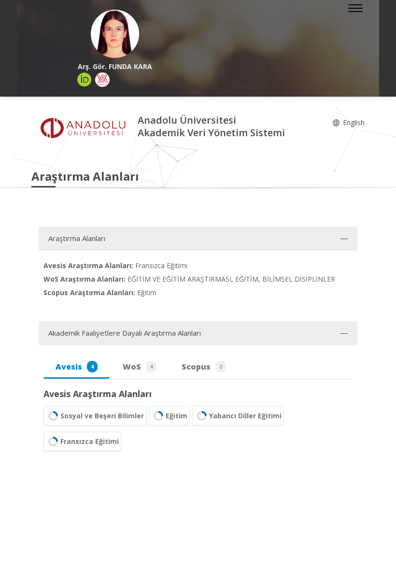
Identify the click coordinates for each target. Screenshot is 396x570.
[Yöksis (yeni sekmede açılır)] (102, 79)
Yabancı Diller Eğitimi (245, 415)
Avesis (75, 366)
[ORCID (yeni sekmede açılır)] (84, 79)
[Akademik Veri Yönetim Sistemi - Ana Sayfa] (84, 127)
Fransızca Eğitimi (89, 441)
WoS (138, 366)
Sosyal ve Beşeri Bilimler (102, 415)
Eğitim (176, 415)
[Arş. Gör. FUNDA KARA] (114, 34)
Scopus (202, 366)
